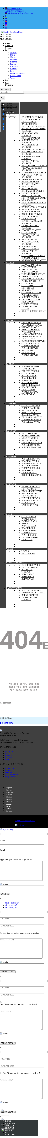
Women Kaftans (31, 486)
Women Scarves (30, 193)
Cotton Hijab (29, 232)
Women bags (29, 519)
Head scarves (29, 239)
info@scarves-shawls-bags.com (20, 13)
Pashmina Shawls (31, 336)
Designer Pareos (31, 385)
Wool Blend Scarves (33, 126)
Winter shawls (30, 348)
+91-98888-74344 (14, 8)
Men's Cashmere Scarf (34, 198)
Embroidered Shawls (34, 341)
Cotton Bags (29, 516)
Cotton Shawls (30, 343)
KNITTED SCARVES (31, 138)
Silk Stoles (28, 290)
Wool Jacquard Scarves (30, 243)
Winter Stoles (30, 295)
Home (7, 43)
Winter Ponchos (31, 445)
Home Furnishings (17, 73)
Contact (8, 48)
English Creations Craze (25, 820)
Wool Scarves (30, 189)
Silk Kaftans (29, 496)
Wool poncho (29, 433)
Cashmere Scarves (32, 117)
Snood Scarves (30, 258)
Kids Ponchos (29, 440)
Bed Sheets (28, 576)
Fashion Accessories (33, 593)
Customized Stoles (32, 286)
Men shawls (28, 352)
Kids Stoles (28, 302)
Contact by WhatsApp (14, 11)
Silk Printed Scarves (33, 149)
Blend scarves (30, 595)
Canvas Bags (29, 530)
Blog (7, 82)
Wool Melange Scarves (30, 146)
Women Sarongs (31, 408)
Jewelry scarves (31, 590)
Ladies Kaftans (30, 505)
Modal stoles (29, 269)
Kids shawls (28, 350)
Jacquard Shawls (32, 334)
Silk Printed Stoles (33, 279)
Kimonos (14, 66)
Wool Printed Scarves (34, 165)
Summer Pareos (30, 366)
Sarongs (13, 62)
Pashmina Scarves (32, 179)
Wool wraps (28, 553)
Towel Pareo (29, 369)
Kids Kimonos (29, 473)
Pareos (13, 64)
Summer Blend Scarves (30, 141)
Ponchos (13, 59)
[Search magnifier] (2, 98)
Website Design (4, 818)
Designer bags (30, 537)
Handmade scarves (33, 191)
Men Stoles (28, 288)
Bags (12, 71)
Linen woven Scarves (34, 172)
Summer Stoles (30, 297)
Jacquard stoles (31, 265)
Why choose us (11, 777)
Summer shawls (30, 346)
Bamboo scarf (30, 124)
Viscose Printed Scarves (31, 236)
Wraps (12, 78)
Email (2, 850)
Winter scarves (30, 216)
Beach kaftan (30, 493)
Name (2, 841)
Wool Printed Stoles (33, 274)
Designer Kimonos (32, 475)
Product (8, 50)
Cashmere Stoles (31, 292)
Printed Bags (29, 526)
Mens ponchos (30, 438)
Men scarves (29, 200)
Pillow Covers (30, 567)
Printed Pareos (30, 371)
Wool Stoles (29, 267)
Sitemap (9, 772)
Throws (26, 572)
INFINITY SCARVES (31, 184)
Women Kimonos (31, 468)
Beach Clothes (30, 461)
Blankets (27, 570)
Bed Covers (28, 579)
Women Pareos (30, 392)
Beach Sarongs (30, 415)
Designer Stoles (31, 299)
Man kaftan (28, 503)
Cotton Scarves (31, 119)
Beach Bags (28, 528)
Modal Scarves (30, 249)
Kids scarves (29, 219)
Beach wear (28, 394)
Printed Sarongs (31, 413)
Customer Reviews (12, 774)
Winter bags (29, 535)
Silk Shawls (28, 339)
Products (9, 755)
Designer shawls (31, 322)
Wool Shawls (29, 332)
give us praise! (11, 905)
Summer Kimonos (31, 463)
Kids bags (27, 540)
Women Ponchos (31, 436)
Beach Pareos (29, 378)
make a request (11, 907)
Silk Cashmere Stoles (34, 311)
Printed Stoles (30, 272)
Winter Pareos (30, 383)
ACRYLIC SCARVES (31, 212)
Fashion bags (29, 521)
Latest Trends (15, 76)
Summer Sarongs (31, 419)
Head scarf (28, 186)
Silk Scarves (29, 122)
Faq (7, 753)
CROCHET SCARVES (31, 230)
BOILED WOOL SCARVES (34, 207)
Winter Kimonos (31, 459)
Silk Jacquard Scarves (30, 134)
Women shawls (30, 355)
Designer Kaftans (32, 491)
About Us (9, 46)
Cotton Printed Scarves (30, 162)
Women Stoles (30, 304)
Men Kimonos (29, 470)
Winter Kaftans (31, 498)
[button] (6, 34)
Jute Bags (27, 523)
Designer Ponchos (32, 443)
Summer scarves (31, 246)
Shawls (13, 57)
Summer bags (29, 533)
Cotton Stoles (30, 283)
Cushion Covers (31, 565)
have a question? (12, 903)
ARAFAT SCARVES (30, 182)
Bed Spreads (28, 574)
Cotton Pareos (30, 373)
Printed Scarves (31, 195)
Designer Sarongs (32, 417)
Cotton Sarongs (31, 406)
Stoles (12, 55)
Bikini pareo (28, 380)
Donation (9, 85)
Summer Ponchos (31, 447)
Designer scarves (32, 214)
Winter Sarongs (31, 422)
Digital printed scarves (30, 226)
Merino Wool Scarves (34, 260)
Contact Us (10, 768)
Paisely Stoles (30, 276)
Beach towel (29, 376)
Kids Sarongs (29, 410)
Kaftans (13, 69)
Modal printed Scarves (30, 252)
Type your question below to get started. (16, 859)
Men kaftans (29, 489)
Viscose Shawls (31, 327)
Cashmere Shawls (32, 325)
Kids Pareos (28, 389)
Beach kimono (30, 466)
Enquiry (8, 80)
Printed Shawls (31, 329)
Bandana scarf (30, 209)
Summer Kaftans (31, 500)
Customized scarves (33, 256)
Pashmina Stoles (31, 281)
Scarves (13, 52)
